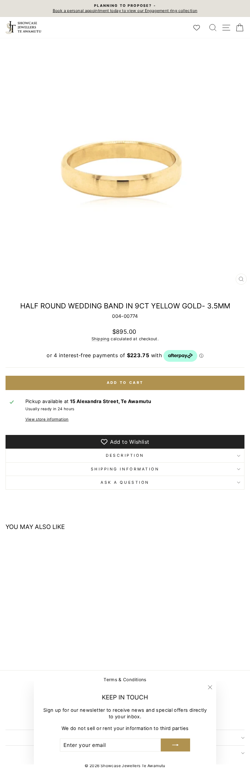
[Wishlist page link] (199, 27)
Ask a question (125, 482)
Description (125, 455)
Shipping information (125, 469)
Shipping (100, 338)
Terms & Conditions (125, 679)
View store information (47, 419)
